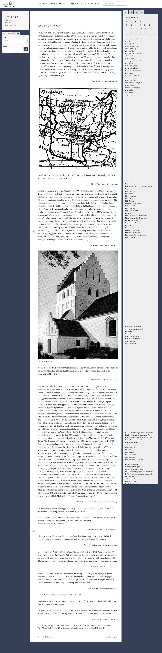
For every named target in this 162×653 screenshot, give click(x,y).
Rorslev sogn (111, 637)
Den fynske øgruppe (10, 25)
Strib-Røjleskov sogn (47, 637)
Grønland (63, 3)
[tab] (125, 12)
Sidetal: (5, 46)
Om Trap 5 (95, 3)
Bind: (5, 37)
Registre (72, 3)
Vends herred (8, 20)
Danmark (41, 3)
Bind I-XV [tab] (15, 33)
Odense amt (8, 22)
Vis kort (83, 3)
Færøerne (53, 3)
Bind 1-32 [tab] (6, 33)
